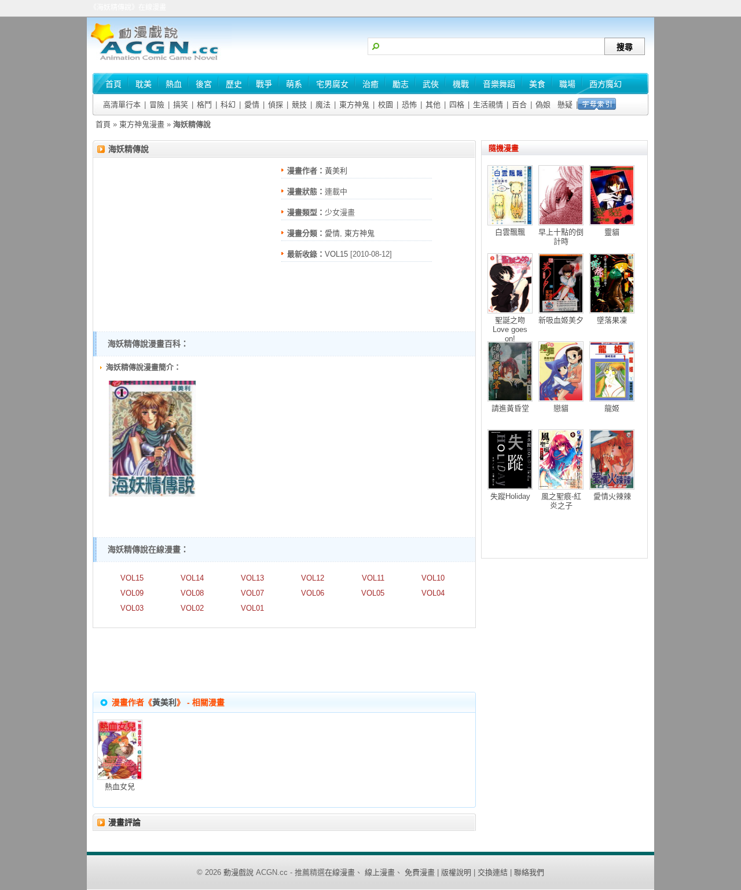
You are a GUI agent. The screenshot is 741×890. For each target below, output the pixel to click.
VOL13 (252, 578)
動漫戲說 (238, 872)
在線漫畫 (340, 872)
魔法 (323, 104)
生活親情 (488, 104)
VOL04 (433, 593)
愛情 (251, 104)
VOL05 (372, 593)
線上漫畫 (380, 872)
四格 (456, 104)
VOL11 (373, 578)
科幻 (228, 104)
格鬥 (204, 104)
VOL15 (336, 254)
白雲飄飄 (510, 232)
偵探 (275, 104)
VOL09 (132, 593)
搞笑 (180, 104)
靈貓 (611, 232)
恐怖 (409, 104)
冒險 (156, 104)
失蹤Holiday (510, 496)
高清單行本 (122, 104)
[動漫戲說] (159, 61)
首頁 (103, 124)
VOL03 (132, 608)
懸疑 (565, 104)
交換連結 (493, 872)
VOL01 (252, 608)
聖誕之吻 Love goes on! (510, 329)
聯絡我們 (529, 872)
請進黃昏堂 (510, 408)
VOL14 (192, 578)
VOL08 (192, 593)
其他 (433, 104)
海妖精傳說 (128, 149)
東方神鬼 (354, 104)
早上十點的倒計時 (561, 237)
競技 (299, 104)
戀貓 (560, 408)
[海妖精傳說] (152, 494)
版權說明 (456, 872)
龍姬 (611, 408)
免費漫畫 (420, 872)
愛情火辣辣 (612, 496)
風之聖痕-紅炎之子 (561, 501)
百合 (519, 104)
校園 (385, 104)
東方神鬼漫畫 (141, 124)
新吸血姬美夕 (561, 320)
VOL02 (192, 608)
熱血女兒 (120, 786)
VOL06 (312, 593)
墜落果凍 (612, 320)
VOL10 (433, 578)
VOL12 (312, 578)
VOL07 (252, 593)
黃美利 (336, 170)
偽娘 (543, 104)
